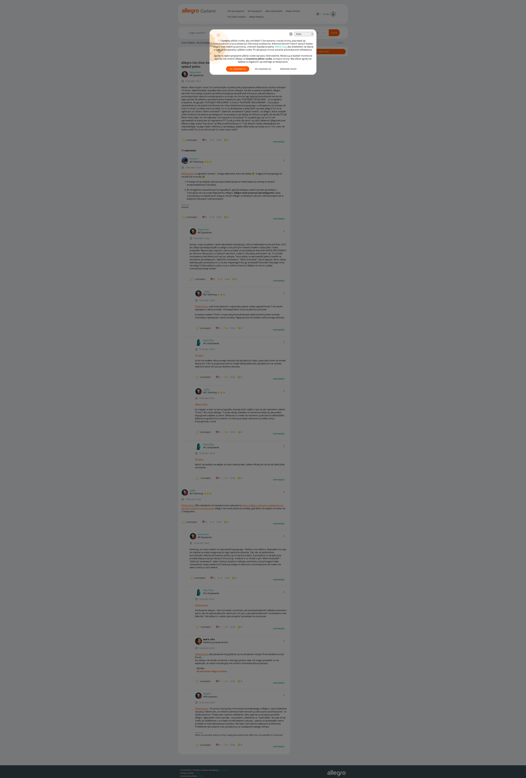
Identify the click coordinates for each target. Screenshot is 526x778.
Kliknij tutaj (280, 46)
